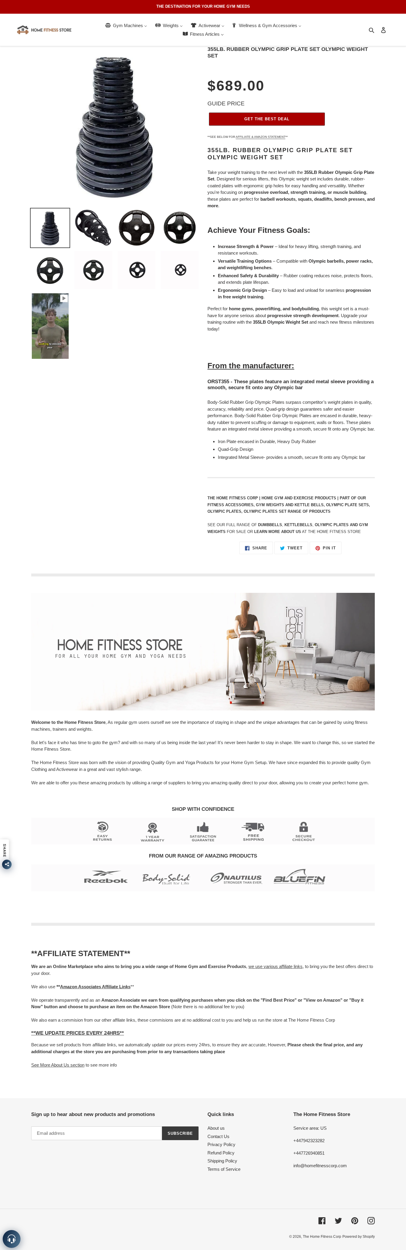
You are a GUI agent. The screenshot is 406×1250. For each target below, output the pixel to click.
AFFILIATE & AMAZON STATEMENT (260, 136)
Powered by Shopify (358, 1237)
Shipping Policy (222, 1160)
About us (216, 1128)
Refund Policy (221, 1152)
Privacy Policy (221, 1144)
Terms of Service (223, 1169)
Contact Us (218, 1136)
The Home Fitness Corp (322, 1237)
